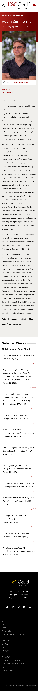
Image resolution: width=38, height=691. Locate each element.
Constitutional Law (25, 319)
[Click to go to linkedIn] (24, 607)
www (34, 387)
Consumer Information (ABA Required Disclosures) (18, 664)
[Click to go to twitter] (18, 607)
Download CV (6, 89)
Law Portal (5, 644)
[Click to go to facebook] (7, 607)
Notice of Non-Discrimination (11, 660)
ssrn (34, 363)
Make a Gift (5, 641)
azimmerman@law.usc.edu (21, 82)
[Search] (3, 5)
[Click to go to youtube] (30, 607)
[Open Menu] (34, 5)
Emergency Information (9, 647)
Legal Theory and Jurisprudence (14, 324)
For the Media (6, 631)
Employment (6, 650)
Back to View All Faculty (14, 15)
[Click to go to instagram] (13, 607)
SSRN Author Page (7, 92)
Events (4, 628)
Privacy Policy (6, 657)
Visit (3, 621)
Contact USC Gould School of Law (13, 634)
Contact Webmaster (8, 670)
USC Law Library (7, 624)
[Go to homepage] (19, 583)
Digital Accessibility (8, 667)
